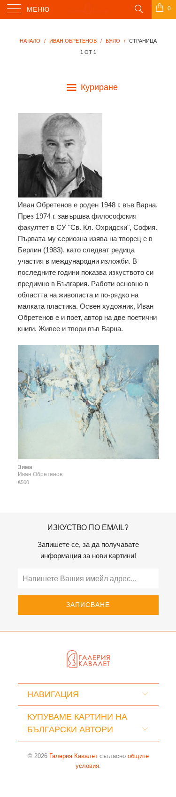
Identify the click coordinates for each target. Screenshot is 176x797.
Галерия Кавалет (73, 755)
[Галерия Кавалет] (88, 9)
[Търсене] (138, 8)
